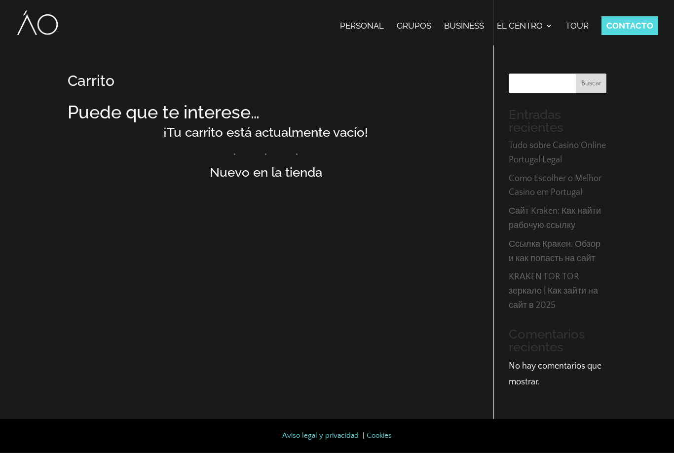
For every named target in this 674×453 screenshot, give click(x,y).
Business (464, 26)
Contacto (629, 26)
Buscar (591, 83)
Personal (362, 26)
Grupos (414, 26)
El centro (520, 26)
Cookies (379, 435)
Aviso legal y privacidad (320, 435)
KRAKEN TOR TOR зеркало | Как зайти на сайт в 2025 (553, 291)
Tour (577, 26)
